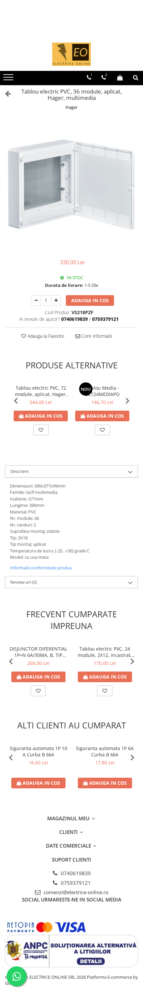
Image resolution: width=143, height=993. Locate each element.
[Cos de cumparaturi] (119, 77)
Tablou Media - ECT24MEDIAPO (102, 391)
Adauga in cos (90, 300)
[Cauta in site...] (135, 77)
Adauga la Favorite (45, 336)
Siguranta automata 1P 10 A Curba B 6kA (38, 751)
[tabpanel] (71, 185)
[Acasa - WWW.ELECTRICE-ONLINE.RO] (71, 54)
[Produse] (9, 79)
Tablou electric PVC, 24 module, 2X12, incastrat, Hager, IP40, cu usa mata (104, 652)
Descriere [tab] (19, 471)
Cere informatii (96, 336)
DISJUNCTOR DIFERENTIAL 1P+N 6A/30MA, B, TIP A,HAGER (38, 652)
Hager (71, 107)
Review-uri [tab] (23, 582)
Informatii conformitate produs (41, 568)
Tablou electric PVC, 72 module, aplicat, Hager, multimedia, (41, 391)
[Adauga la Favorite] (41, 430)
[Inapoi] (5, 93)
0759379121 (75, 883)
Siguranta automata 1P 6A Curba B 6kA (105, 751)
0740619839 (75, 873)
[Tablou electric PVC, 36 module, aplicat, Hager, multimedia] (71, 185)
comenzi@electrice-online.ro (75, 892)
